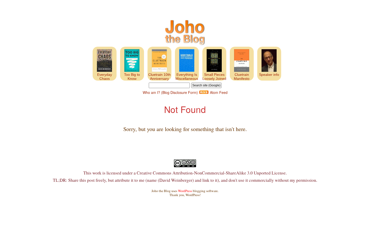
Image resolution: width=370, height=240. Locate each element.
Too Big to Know (132, 77)
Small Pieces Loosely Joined (214, 77)
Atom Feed (219, 92)
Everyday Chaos (104, 77)
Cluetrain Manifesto (241, 77)
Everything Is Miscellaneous (186, 77)
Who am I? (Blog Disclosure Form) (170, 92)
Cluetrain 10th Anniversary (159, 77)
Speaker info (269, 75)
